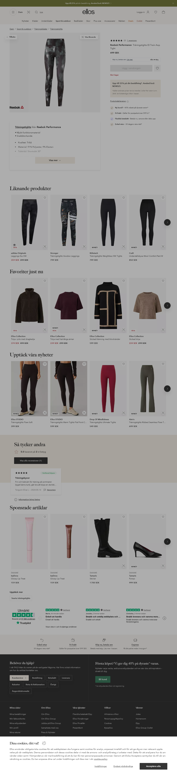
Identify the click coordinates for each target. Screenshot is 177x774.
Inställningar (101, 766)
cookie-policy (100, 759)
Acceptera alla (153, 766)
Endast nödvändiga (123, 766)
